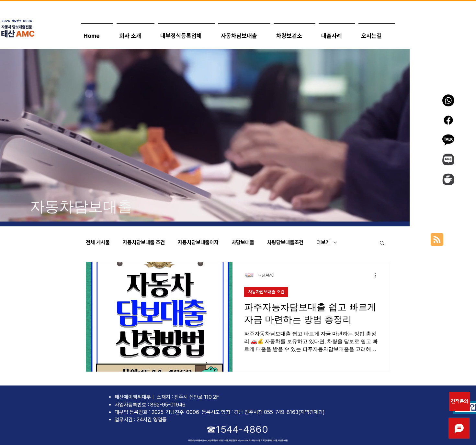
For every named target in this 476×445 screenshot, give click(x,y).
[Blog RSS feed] (437, 239)
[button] (337, 32)
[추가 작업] (377, 275)
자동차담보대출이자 (198, 242)
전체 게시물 (98, 242)
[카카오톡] (448, 140)
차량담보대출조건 (285, 242)
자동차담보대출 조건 (144, 242)
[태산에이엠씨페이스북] (448, 120)
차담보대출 (243, 242)
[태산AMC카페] (448, 179)
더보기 (323, 242)
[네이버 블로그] (448, 160)
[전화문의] (448, 100)
